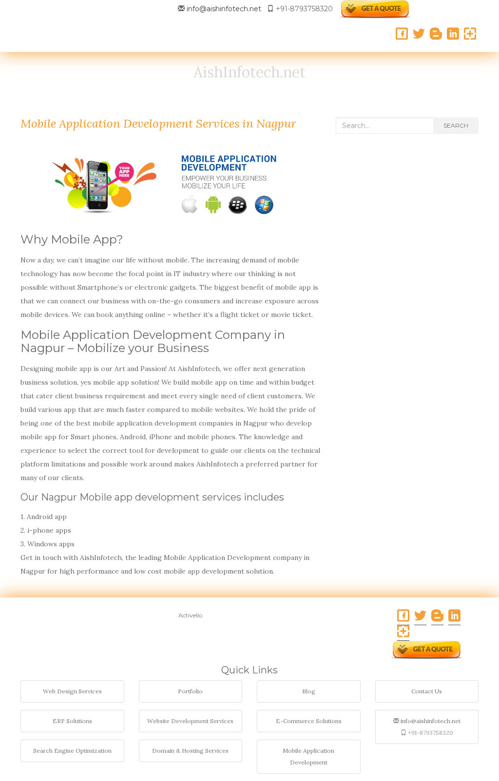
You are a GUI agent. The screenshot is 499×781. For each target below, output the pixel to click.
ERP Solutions (72, 721)
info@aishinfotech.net (224, 8)
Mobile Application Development (308, 756)
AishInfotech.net (249, 72)
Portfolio (190, 691)
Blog (308, 691)
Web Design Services (72, 691)
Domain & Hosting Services (190, 750)
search (455, 125)
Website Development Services (190, 721)
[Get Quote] (375, 8)
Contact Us (426, 691)
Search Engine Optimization (72, 750)
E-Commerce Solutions (309, 721)
